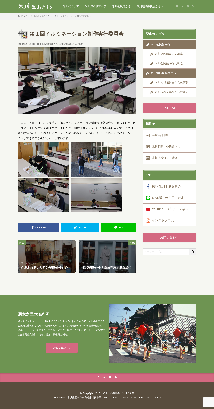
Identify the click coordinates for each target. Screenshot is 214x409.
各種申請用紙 (160, 135)
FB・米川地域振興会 (166, 186)
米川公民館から (121, 6)
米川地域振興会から (149, 6)
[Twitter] (80, 227)
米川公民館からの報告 (169, 63)
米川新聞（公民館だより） (169, 146)
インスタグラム (163, 220)
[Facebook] (39, 227)
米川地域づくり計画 (164, 157)
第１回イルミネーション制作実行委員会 (72, 16)
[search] (192, 251)
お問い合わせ (169, 237)
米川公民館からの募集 (169, 54)
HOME (24, 16)
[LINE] (118, 227)
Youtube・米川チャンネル (170, 209)
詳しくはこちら (61, 347)
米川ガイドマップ (95, 6)
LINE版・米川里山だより (169, 197)
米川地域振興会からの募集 (172, 82)
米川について (71, 6)
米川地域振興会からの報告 (71, 44)
